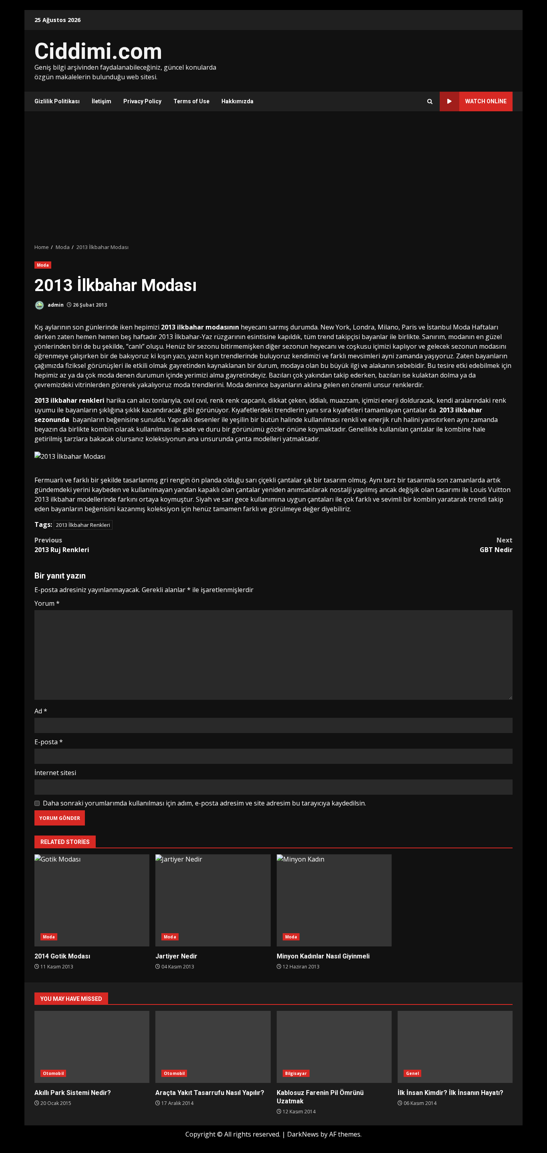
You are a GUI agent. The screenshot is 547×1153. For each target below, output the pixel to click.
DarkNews (303, 1134)
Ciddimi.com (98, 51)
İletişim (101, 101)
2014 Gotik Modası (91, 900)
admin (55, 304)
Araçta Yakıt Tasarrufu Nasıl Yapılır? (212, 1047)
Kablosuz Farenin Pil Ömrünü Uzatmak (334, 1047)
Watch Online (486, 101)
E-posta (48, 741)
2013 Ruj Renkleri (61, 545)
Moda (43, 265)
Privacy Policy (142, 101)
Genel (412, 1073)
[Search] (429, 101)
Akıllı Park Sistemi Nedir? (91, 1047)
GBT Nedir (496, 545)
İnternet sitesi (55, 772)
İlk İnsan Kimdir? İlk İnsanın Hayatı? (455, 1047)
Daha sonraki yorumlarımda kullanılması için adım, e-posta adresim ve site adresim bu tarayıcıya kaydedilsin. (204, 803)
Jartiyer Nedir (212, 900)
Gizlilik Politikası (57, 101)
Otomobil (53, 1073)
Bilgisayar (296, 1073)
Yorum (47, 603)
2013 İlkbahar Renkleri (83, 524)
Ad (40, 711)
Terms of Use (191, 101)
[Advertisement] (273, 177)
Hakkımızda (237, 101)
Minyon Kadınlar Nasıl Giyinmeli (334, 900)
